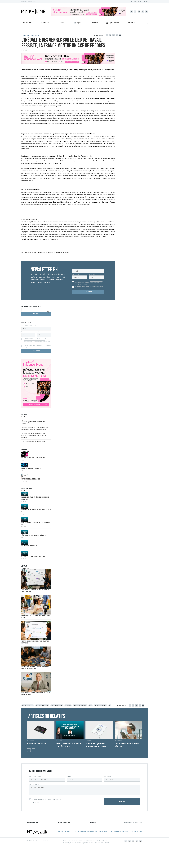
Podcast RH (131, 22)
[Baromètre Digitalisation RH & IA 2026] (24, 465)
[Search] (147, 23)
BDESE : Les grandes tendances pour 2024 (95, 744)
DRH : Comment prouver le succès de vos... (68, 744)
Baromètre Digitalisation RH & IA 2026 (31, 468)
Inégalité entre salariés (80, 705)
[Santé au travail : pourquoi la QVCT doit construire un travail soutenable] (36, 579)
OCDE (90, 705)
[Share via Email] (120, 35)
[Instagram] (139, 11)
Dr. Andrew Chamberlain (42, 705)
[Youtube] (146, 11)
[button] (29, 750)
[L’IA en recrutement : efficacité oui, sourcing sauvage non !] (24, 519)
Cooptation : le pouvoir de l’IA (29, 546)
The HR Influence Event (38, 441)
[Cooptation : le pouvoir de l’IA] (24, 542)
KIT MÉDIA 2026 (136, 1)
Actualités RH (26, 23)
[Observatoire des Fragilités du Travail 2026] (24, 454)
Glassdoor (68, 705)
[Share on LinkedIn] (117, 35)
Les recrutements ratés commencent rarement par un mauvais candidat (33, 435)
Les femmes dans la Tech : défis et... (127, 744)
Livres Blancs (44, 23)
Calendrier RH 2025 (36, 743)
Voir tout (24, 417)
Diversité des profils (27, 705)
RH (109, 705)
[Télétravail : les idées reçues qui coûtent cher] (24, 532)
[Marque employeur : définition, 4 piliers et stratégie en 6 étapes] (36, 604)
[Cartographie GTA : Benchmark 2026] (24, 476)
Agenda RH (80, 22)
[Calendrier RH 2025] (40, 730)
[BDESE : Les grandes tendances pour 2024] (99, 730)
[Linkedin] (143, 11)
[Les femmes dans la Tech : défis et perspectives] (128, 730)
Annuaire (95, 22)
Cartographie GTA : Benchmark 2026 (30, 479)
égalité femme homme (56, 705)
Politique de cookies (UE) (119, 831)
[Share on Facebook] (107, 35)
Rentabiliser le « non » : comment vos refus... (33, 556)
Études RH (61, 23)
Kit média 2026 (137, 831)
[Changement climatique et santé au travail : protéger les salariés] (24, 506)
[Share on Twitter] (110, 35)
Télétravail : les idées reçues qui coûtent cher (34, 535)
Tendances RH (34, 35)
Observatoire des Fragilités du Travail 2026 (33, 458)
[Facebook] (131, 11)
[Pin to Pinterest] (113, 35)
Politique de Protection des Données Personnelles (90, 831)
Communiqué (25, 35)
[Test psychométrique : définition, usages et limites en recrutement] (36, 630)
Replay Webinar (114, 22)
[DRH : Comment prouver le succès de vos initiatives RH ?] (70, 730)
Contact (145, 1)
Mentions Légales (64, 831)
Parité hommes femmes (100, 705)
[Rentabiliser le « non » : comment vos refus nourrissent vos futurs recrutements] (24, 553)
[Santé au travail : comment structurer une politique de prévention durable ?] (36, 682)
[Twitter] (135, 11)
